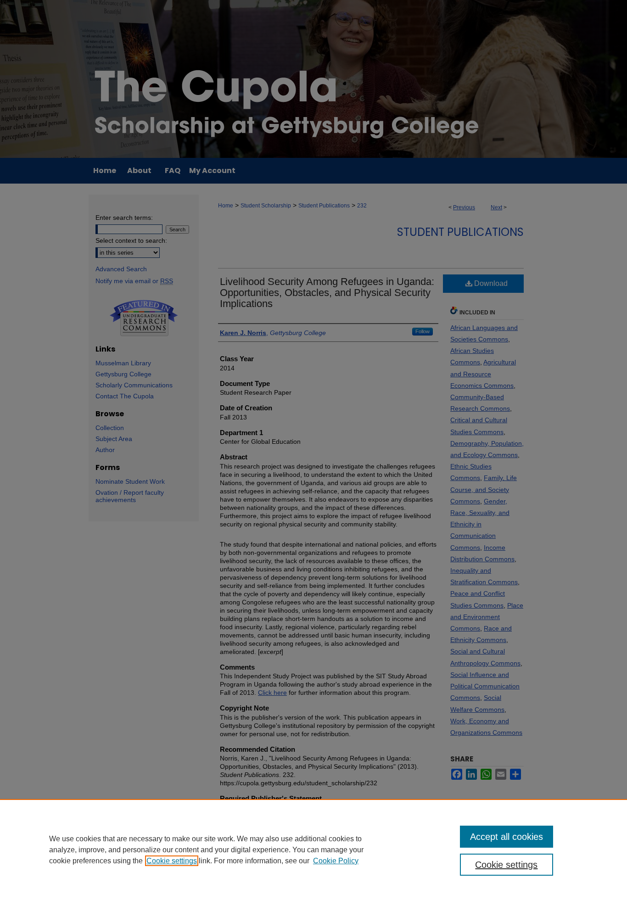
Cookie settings (171, 861)
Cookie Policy (335, 861)
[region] (313, 849)
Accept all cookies (506, 837)
